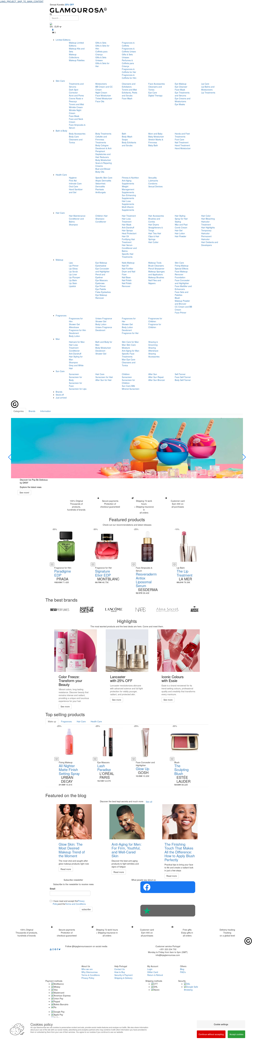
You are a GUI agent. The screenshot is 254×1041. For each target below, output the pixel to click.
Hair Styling (180, 215)
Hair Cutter (153, 242)
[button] (10, 457)
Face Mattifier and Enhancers (183, 288)
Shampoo (73, 224)
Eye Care (152, 92)
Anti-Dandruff (128, 227)
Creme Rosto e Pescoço (76, 100)
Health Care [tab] (96, 721)
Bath (124, 133)
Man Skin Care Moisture (129, 346)
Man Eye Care (128, 359)
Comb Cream (181, 227)
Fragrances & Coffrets (128, 44)
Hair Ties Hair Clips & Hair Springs (154, 236)
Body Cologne (101, 145)
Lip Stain (73, 283)
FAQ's (183, 972)
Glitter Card (152, 972)
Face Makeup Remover (181, 273)
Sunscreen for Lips (77, 388)
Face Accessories (156, 83)
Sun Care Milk (128, 385)
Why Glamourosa (89, 972)
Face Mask (74, 116)
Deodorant (74, 333)
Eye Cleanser (181, 86)
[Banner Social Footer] (168, 887)
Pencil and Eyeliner (100, 276)
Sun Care (60, 371)
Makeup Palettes (77, 60)
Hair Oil (125, 236)
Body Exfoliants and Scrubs (129, 144)
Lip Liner (73, 274)
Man (58, 338)
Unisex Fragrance (103, 318)
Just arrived (61, 397)
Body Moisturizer (103, 160)
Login (149, 969)
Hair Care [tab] (81, 721)
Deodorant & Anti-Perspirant (103, 150)
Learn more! (25, 492)
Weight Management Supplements (128, 189)
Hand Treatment (182, 145)
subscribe (86, 909)
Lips (71, 262)
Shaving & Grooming (153, 343)
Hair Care (60, 212)
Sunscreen (74, 374)
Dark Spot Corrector (73, 91)
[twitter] (60, 949)
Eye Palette (100, 289)
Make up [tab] (52, 721)
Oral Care (73, 186)
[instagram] (53, 949)
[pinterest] (56, 949)
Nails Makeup (128, 262)
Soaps (125, 139)
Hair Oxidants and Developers (209, 244)
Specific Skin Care (103, 177)
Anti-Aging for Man (130, 350)
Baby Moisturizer (156, 136)
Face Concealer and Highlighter (182, 282)
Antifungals (100, 192)
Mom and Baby (155, 133)
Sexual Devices (155, 186)
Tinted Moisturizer (103, 98)
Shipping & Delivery (123, 977)
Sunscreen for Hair (104, 377)
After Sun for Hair (103, 380)
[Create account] (53, 29)
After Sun (152, 374)
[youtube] (51, 949)
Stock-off (60, 394)
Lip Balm (73, 280)
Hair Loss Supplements (128, 202)
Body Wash (127, 136)
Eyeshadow (100, 265)
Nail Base (126, 277)
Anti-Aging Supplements (128, 182)
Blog (182, 969)
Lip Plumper (74, 277)
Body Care (74, 136)
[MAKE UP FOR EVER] (87, 610)
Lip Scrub (73, 271)
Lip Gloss (73, 268)
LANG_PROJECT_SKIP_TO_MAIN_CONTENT (22, 1)
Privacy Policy (87, 977)
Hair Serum (127, 245)
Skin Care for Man (130, 341)
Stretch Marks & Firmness (155, 141)
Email (52, 888)
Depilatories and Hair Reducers (103, 156)
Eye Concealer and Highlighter (102, 270)
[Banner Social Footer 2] (168, 910)
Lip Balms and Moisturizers (207, 88)
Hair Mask (126, 224)
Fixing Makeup (181, 265)
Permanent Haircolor (206, 238)
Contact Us (119, 969)
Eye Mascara (101, 280)
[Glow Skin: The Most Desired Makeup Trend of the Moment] (74, 821)
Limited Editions (63, 39)
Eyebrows (100, 283)
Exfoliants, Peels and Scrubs (129, 94)
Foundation (180, 277)
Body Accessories (77, 133)
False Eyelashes (103, 292)
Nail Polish (127, 280)
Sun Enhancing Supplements (129, 197)
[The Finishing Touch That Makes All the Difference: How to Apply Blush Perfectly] (180, 821)
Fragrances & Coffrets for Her (129, 70)
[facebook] (58, 949)
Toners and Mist (76, 104)
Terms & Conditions (90, 975)
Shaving (152, 347)
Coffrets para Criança (101, 53)
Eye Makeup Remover (101, 296)
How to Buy (119, 972)
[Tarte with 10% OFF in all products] (127, 448)
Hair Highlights (208, 227)
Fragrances (61, 315)
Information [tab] (45, 411)
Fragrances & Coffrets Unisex (129, 50)
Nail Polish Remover (127, 285)
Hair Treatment (129, 215)
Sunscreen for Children (128, 381)
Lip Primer (73, 265)
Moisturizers (101, 83)
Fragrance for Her (130, 333)
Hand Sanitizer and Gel (76, 191)
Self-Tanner (180, 374)
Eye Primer (100, 286)
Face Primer (180, 312)
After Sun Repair (156, 377)
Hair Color (206, 215)
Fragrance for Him (77, 330)
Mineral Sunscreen (130, 388)
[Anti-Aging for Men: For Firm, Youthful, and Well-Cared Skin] (127, 821)
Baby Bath (153, 145)
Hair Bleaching (208, 218)
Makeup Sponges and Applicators (156, 273)
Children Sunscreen (127, 376)
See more (65, 706)
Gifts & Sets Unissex (100, 59)
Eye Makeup (180, 83)
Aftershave (74, 327)
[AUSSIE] (195, 610)
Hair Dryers (153, 224)
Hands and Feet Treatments (182, 135)
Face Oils (99, 101)
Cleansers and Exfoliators (128, 85)
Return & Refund (155, 975)
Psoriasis (99, 189)
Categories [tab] (19, 411)
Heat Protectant (129, 233)
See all (149, 801)
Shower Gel (74, 324)
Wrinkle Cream (76, 107)
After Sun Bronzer (156, 380)
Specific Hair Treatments (127, 255)
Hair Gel (178, 230)
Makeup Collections (74, 56)
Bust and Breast (102, 168)
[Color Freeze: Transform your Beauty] (75, 650)
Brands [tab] (32, 411)
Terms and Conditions (75, 903)
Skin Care (60, 80)
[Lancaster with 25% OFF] (127, 650)
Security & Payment (123, 975)
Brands (59, 391)
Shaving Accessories (153, 355)
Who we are (87, 969)
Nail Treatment (181, 142)
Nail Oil (125, 265)
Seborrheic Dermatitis (100, 185)
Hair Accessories (156, 215)
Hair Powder (180, 236)
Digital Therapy (155, 95)
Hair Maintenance (77, 215)
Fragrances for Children (155, 320)
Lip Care (205, 83)
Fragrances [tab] (66, 721)
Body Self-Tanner (183, 380)
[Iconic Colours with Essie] (178, 650)
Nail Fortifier (127, 268)
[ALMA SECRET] (167, 610)
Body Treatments (103, 133)
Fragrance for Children (154, 326)
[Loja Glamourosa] (127, 10)
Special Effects (181, 268)
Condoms (152, 183)
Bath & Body (61, 130)
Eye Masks (180, 104)
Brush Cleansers (156, 265)
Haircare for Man (77, 341)
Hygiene (73, 177)
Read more (66, 869)
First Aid (73, 180)
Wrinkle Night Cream (75, 112)
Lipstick (72, 286)
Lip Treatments (208, 92)
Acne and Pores (76, 95)
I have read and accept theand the (69, 902)
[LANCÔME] (114, 610)
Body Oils (99, 171)
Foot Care (179, 139)
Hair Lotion (180, 233)
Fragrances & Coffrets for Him (129, 76)
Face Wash (127, 98)
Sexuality (152, 177)
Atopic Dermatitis (103, 180)
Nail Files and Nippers (154, 282)
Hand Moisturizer (183, 148)
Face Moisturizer (103, 95)
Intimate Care (75, 183)
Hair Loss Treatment (126, 220)
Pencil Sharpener (156, 268)
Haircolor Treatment (206, 223)
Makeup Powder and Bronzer (182, 302)
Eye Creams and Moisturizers (182, 100)
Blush (177, 297)
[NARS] (141, 610)
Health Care (61, 174)
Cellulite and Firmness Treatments (101, 139)
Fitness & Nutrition (130, 177)
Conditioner (100, 221)
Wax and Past (181, 224)
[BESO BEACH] (60, 610)
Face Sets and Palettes (181, 293)
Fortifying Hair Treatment (128, 241)
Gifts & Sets (100, 42)
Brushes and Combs (154, 220)
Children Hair (101, 215)
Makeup (59, 259)
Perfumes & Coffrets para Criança (128, 63)
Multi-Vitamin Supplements (128, 208)
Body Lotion (74, 336)
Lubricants (153, 180)
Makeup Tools (154, 262)
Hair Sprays (127, 230)
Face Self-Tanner (183, 377)
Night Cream (101, 92)
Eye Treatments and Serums (182, 94)
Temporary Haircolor (206, 232)
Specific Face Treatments (128, 355)
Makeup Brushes (156, 277)
